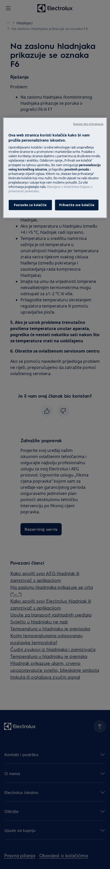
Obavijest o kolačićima (63, 187)
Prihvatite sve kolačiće (77, 205)
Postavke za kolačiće (30, 205)
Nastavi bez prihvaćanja (88, 124)
